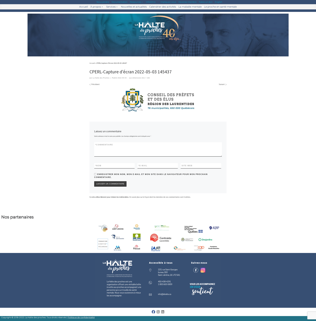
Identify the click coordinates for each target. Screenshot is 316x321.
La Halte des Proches (101, 78)
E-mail (142, 166)
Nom (98, 166)
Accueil (92, 63)
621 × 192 (145, 78)
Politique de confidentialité (81, 317)
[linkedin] (162, 312)
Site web (187, 166)
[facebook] (153, 312)
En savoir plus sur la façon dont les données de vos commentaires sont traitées (159, 197)
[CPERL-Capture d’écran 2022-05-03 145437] (158, 99)
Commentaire (104, 145)
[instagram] (158, 312)
